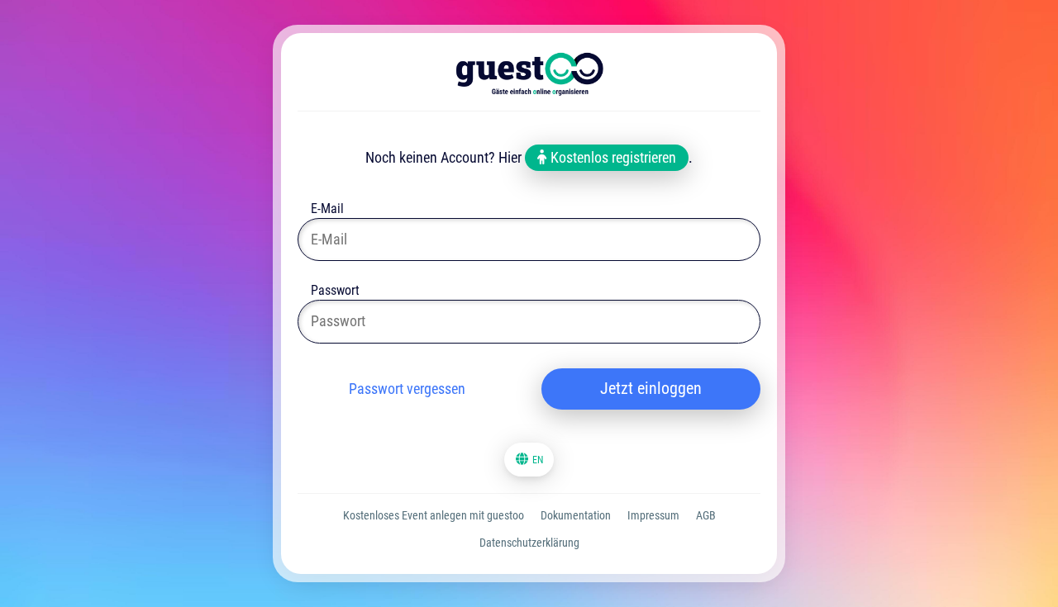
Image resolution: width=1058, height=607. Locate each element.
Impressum (653, 515)
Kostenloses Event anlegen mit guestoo (433, 515)
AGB (706, 515)
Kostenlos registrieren (611, 157)
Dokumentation (576, 515)
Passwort (335, 292)
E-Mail (327, 210)
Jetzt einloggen (651, 388)
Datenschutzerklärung (529, 542)
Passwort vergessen (407, 388)
